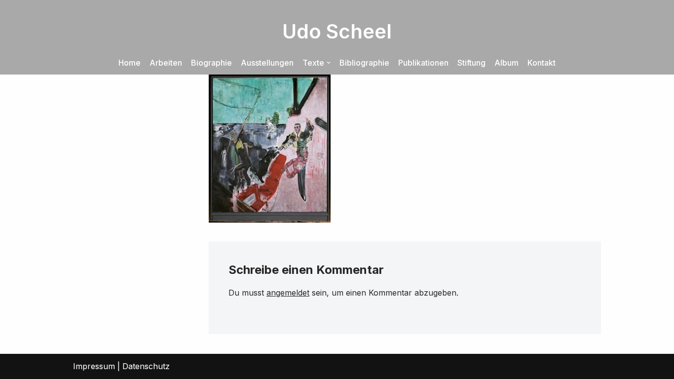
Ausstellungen (267, 63)
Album (506, 63)
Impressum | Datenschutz (121, 366)
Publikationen (423, 63)
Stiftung (471, 63)
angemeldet (287, 293)
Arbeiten (166, 63)
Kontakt (541, 63)
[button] (329, 63)
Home (129, 63)
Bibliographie (364, 63)
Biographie (211, 63)
